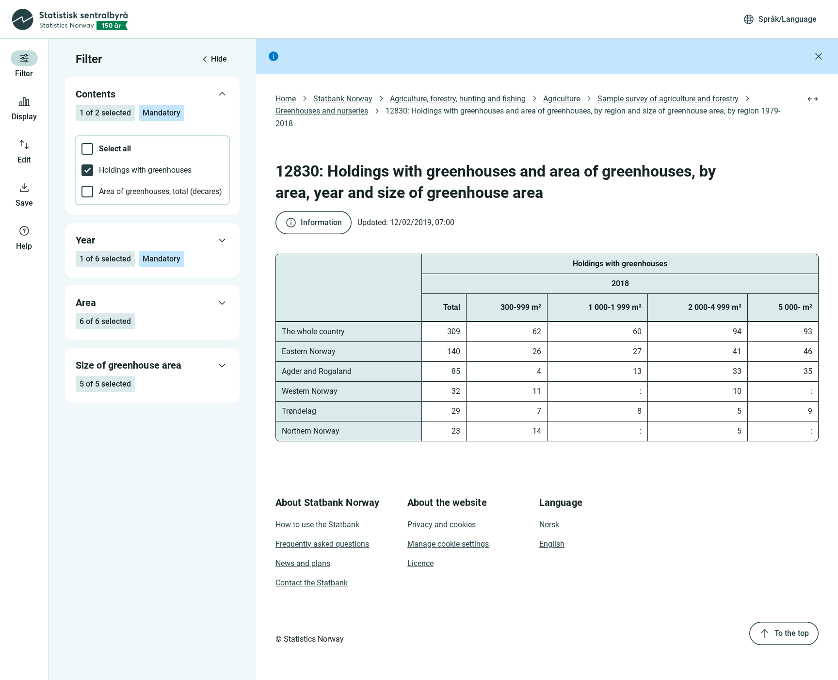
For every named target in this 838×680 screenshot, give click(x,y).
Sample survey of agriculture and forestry (668, 98)
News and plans (302, 563)
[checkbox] (152, 149)
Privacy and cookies (441, 524)
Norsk (549, 524)
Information (321, 222)
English (551, 544)
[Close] (818, 56)
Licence (420, 563)
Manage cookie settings (448, 544)
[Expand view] (812, 99)
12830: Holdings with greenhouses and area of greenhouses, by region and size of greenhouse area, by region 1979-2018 (527, 117)
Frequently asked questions (322, 544)
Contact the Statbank (311, 582)
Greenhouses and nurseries (321, 110)
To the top (791, 633)
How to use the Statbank (317, 524)
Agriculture (561, 98)
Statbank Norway (342, 98)
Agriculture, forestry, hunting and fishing (458, 98)
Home (285, 98)
